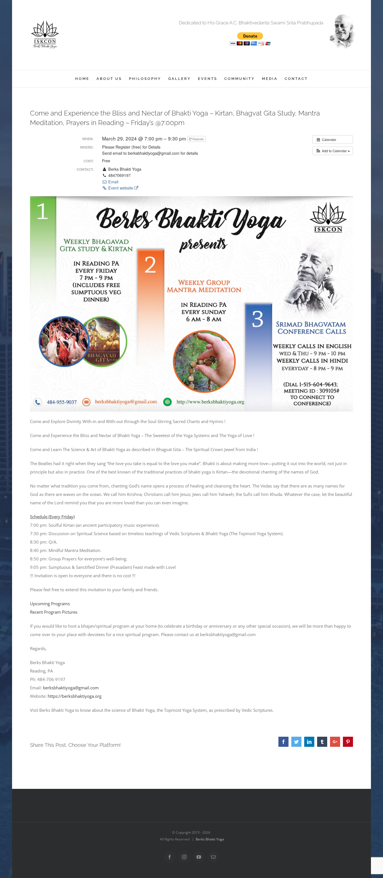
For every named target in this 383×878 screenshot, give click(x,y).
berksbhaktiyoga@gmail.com (71, 687)
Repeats (198, 139)
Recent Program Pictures (53, 612)
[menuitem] (85, 78)
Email (112, 181)
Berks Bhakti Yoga (210, 839)
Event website (120, 188)
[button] (333, 151)
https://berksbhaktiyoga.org (74, 696)
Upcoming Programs (50, 603)
